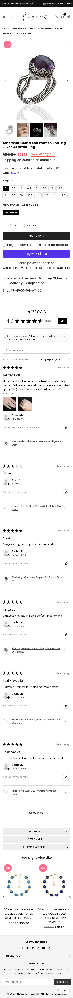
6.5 (29, 188)
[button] (63, 16)
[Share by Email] (40, 268)
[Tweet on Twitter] (26, 268)
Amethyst (11, 212)
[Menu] (4, 16)
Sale (7, 44)
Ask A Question (58, 268)
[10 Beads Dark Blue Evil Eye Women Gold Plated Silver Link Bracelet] (54, 884)
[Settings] (68, 16)
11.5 (46, 195)
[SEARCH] (10, 16)
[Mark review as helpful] (66, 427)
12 (54, 195)
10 (21, 195)
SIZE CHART (35, 839)
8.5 (60, 188)
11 (39, 195)
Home (6, 28)
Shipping (9, 160)
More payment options (37, 263)
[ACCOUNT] (56, 16)
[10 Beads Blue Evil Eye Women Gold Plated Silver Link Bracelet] (19, 884)
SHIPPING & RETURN (35, 847)
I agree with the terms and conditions (37, 245)
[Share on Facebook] (22, 268)
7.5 (44, 188)
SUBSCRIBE (62, 982)
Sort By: (43, 359)
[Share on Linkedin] (35, 268)
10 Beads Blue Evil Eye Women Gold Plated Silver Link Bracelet (18, 914)
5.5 (13, 188)
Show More (9, 393)
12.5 (63, 195)
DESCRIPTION (35, 831)
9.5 (13, 195)
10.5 (30, 195)
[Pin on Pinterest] (31, 268)
